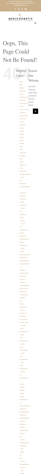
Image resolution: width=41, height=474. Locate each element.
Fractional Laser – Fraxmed (23, 122)
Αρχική (22, 233)
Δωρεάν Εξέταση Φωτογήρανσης (24, 282)
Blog (21, 82)
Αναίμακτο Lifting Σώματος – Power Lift (23, 221)
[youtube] (25, 9)
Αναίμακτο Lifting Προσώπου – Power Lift (23, 205)
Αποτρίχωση (24, 230)
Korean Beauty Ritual (22, 137)
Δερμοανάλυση (24, 260)
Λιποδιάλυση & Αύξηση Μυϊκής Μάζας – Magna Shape (24, 387)
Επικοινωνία (24, 288)
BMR (21, 85)
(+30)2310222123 (29, 3)
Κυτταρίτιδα (23, 319)
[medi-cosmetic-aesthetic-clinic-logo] (20, 14)
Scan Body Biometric (22, 162)
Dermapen (23, 91)
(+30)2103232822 (26, 1)
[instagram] (19, 9)
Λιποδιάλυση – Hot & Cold (24, 353)
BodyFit (22, 88)
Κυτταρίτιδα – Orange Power (23, 325)
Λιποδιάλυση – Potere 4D (24, 372)
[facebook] (15, 9)
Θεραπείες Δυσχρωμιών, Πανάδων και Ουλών (24, 298)
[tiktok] (22, 9)
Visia (21, 168)
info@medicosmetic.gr (20, 5)
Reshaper (22, 156)
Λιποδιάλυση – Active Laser (24, 344)
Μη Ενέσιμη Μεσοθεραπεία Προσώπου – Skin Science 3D (24, 446)
